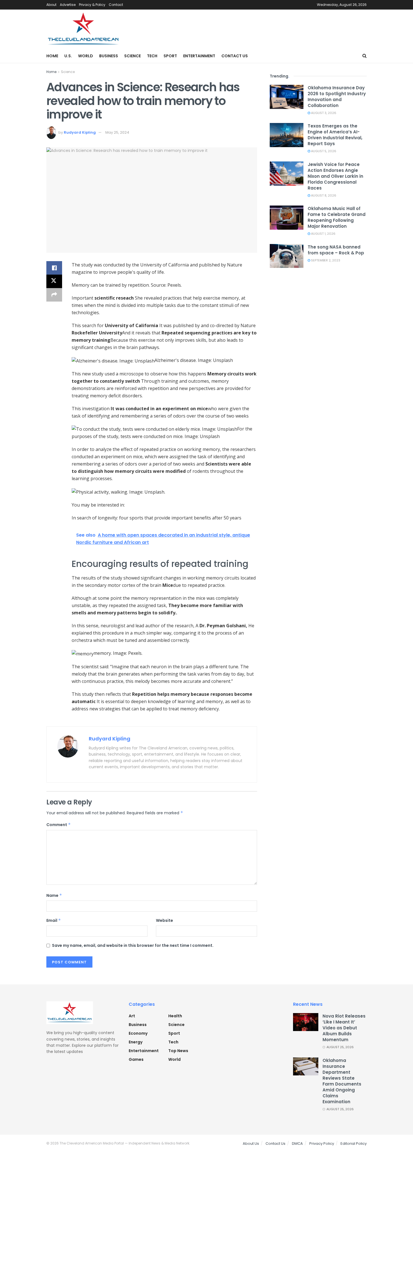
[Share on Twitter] (54, 281)
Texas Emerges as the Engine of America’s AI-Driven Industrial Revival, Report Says (335, 135)
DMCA (297, 1143)
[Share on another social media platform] (54, 295)
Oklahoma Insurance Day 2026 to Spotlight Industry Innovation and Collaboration (337, 96)
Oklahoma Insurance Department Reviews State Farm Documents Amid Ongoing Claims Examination (342, 1081)
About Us (251, 1143)
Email (53, 920)
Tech (152, 56)
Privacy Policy (321, 1143)
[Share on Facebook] (54, 268)
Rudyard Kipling (80, 132)
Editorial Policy (354, 1143)
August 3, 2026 (323, 113)
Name (54, 895)
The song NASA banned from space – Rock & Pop (336, 250)
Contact (116, 4)
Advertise (68, 4)
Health (175, 1016)
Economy (138, 1033)
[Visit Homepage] (83, 29)
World (85, 56)
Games (136, 1059)
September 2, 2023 (325, 260)
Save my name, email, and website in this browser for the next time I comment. (133, 945)
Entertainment (199, 56)
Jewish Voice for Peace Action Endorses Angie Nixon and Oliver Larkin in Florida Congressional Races (335, 176)
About (51, 4)
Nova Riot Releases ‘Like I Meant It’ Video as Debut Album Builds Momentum (344, 1028)
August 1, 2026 (322, 233)
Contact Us (234, 56)
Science (132, 56)
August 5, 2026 (323, 151)
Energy (135, 1042)
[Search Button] (364, 56)
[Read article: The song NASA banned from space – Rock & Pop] (286, 256)
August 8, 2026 (323, 195)
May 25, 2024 (117, 132)
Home (52, 56)
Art (132, 1016)
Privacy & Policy (92, 4)
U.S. (68, 56)
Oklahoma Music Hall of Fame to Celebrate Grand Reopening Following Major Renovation (337, 217)
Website (164, 920)
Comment (58, 824)
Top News (178, 1051)
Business (108, 56)
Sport (170, 56)
